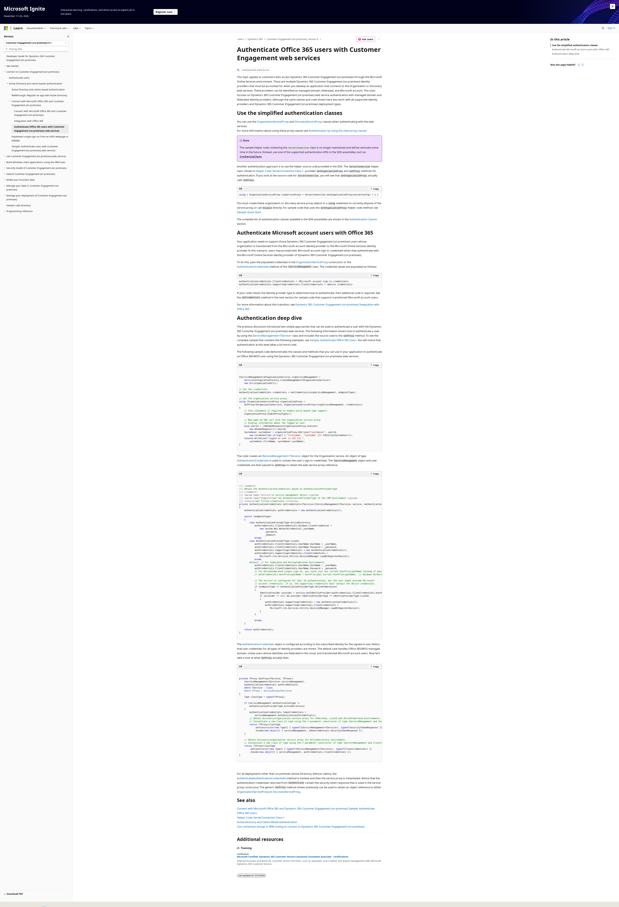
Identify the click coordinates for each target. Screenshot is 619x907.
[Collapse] (68, 36)
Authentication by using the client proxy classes (338, 130)
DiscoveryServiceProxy (308, 121)
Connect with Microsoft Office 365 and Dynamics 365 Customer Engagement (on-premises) (292, 808)
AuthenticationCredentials (253, 266)
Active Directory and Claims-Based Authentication (267, 822)
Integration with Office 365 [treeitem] (28, 120)
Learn (241, 39)
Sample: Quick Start (249, 212)
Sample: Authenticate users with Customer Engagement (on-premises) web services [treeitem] (35, 148)
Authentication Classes (363, 219)
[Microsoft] (6, 28)
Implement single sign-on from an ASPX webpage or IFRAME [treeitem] (40, 138)
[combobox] (36, 42)
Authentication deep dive (565, 53)
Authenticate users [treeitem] (19, 77)
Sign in (611, 27)
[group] (309, 557)
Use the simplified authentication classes (575, 45)
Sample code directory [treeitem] (18, 205)
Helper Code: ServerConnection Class (278, 171)
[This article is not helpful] (583, 65)
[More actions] (379, 39)
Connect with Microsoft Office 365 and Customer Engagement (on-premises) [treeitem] (40, 113)
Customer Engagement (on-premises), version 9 (292, 39)
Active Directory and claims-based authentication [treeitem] (38, 89)
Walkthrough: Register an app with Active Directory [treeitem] (39, 95)
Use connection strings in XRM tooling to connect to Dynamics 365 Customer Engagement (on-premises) (301, 826)
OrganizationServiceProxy (273, 121)
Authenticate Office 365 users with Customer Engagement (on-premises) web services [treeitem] (39, 128)
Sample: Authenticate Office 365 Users (333, 340)
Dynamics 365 (255, 39)
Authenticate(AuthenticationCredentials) (261, 778)
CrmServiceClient (251, 156)
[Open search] (603, 28)
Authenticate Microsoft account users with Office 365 (580, 49)
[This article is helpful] (579, 65)
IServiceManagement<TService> (272, 335)
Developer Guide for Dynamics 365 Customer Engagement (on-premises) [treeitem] (30, 58)
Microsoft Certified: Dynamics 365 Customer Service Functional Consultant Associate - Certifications (292, 856)
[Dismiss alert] (612, 6)
